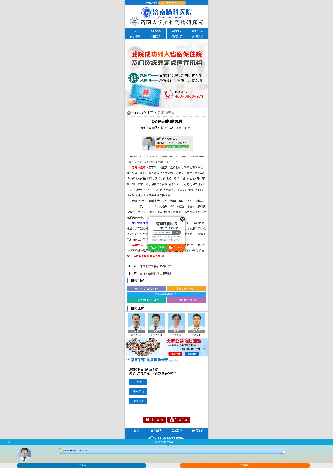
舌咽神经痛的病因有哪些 (155, 273)
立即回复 (245, 465)
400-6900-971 (171, 2)
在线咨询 (161, 147)
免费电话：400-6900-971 (178, 147)
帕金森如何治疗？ (186, 288)
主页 (150, 113)
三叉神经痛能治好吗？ (146, 288)
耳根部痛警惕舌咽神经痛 (155, 266)
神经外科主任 (166, 139)
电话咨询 (81, 465)
